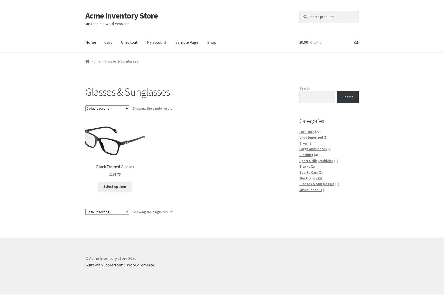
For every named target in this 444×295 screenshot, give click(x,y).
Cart (108, 42)
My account (156, 42)
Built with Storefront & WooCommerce (119, 264)
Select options (115, 186)
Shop (211, 42)
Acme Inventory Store (121, 16)
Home (90, 42)
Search (304, 88)
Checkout (129, 42)
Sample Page (186, 42)
